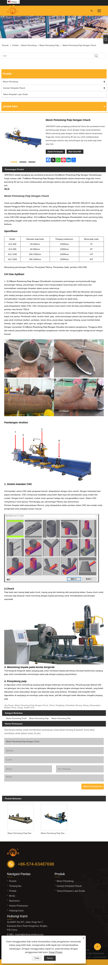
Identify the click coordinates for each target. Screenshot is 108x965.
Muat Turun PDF (75, 152)
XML (89, 957)
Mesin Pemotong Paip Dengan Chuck (79, 45)
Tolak (36, 958)
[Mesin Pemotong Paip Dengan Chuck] (22, 138)
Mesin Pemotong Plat (60, 718)
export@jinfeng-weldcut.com (29, 934)
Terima (50, 958)
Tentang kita (15, 886)
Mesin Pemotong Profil (16, 718)
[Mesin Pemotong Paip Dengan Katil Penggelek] (20, 816)
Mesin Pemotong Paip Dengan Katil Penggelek (21, 833)
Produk (15, 45)
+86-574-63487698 (36, 864)
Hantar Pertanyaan (55, 152)
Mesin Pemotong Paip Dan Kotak (54, 833)
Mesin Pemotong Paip (49, 45)
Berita (12, 896)
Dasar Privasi (55, 952)
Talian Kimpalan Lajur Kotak (15, 94)
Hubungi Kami (16, 910)
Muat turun (14, 901)
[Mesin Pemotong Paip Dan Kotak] (54, 816)
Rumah (5, 45)
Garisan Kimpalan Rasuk (14, 88)
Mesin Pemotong (29, 45)
